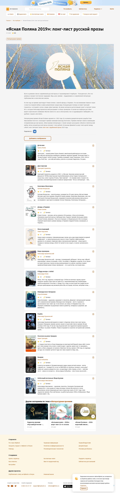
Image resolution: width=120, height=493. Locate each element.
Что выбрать (67, 9)
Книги (11, 14)
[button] (93, 416)
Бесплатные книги (37, 14)
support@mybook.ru (39, 486)
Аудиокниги (22, 14)
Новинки (51, 14)
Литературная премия (14, 39)
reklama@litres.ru (53, 486)
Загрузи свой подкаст (90, 14)
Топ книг (62, 14)
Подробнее (83, 485)
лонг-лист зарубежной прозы (52, 127)
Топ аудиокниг (74, 14)
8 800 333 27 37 (26, 486)
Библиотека (83, 9)
